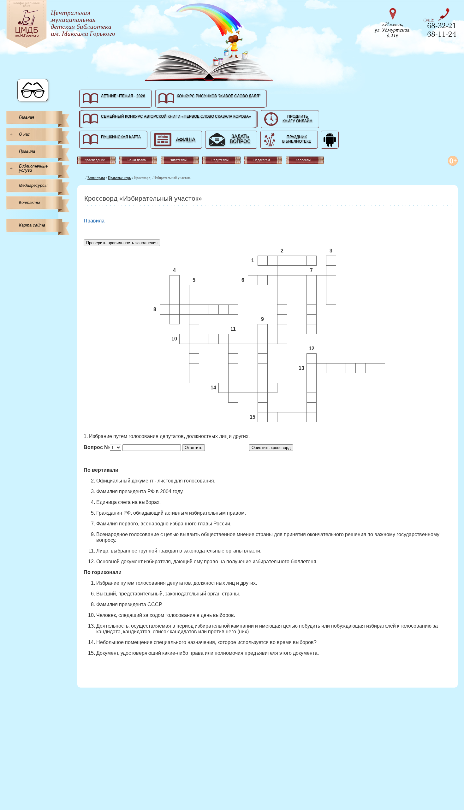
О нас (24, 134)
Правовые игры (119, 178)
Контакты (29, 202)
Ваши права (96, 178)
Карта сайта (32, 225)
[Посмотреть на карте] (394, 22)
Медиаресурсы (33, 185)
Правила (27, 151)
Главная (26, 117)
